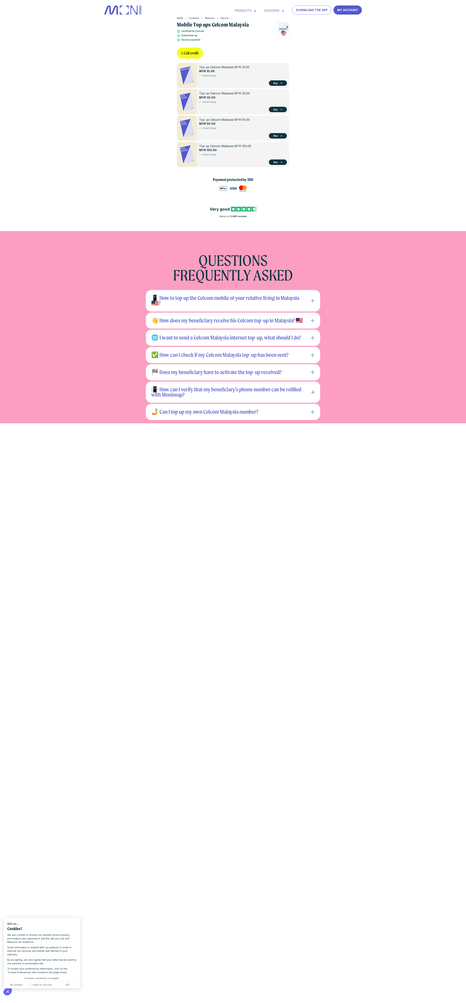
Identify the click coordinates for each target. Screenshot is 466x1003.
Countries (194, 18)
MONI (180, 18)
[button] (7, 991)
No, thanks (16, 984)
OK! (67, 984)
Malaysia (209, 18)
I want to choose (42, 984)
